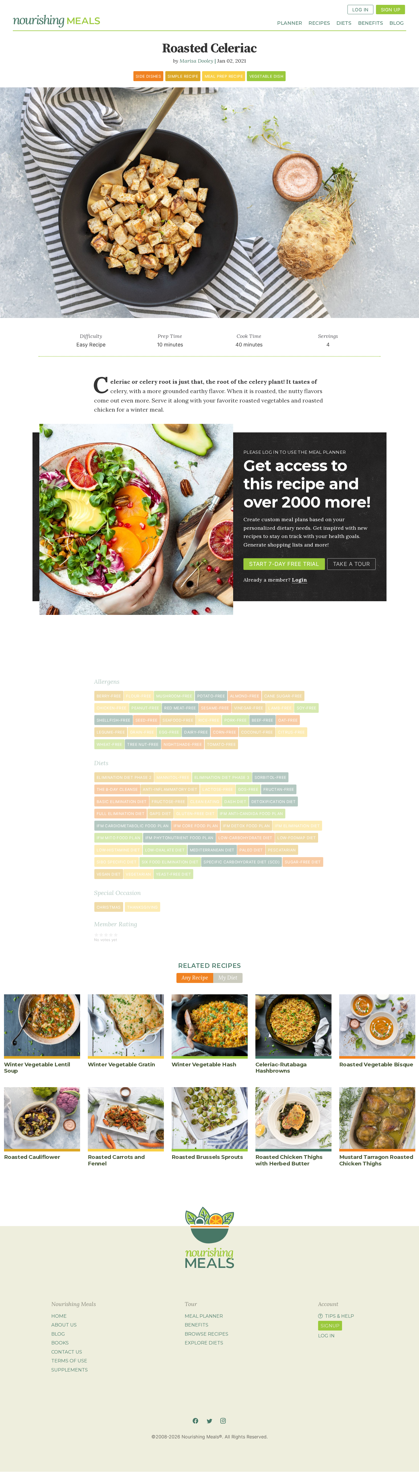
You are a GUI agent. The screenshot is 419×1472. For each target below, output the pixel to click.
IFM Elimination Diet (297, 826)
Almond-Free (244, 696)
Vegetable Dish (266, 76)
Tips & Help (339, 1316)
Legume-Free (111, 732)
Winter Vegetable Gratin (121, 1064)
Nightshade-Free (183, 744)
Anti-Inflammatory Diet (170, 789)
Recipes (319, 23)
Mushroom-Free (174, 696)
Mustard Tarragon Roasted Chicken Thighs (376, 1160)
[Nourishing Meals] (56, 21)
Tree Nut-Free (142, 744)
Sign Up (390, 10)
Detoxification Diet (273, 801)
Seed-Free (146, 720)
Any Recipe (195, 977)
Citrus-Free (291, 732)
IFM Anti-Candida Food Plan (251, 813)
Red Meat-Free (180, 708)
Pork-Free (235, 720)
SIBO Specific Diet (117, 862)
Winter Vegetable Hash (204, 1064)
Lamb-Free (280, 708)
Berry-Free (109, 696)
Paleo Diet (251, 850)
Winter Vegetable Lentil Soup (37, 1067)
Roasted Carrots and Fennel (116, 1160)
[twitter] (209, 1421)
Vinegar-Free (248, 708)
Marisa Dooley (196, 61)
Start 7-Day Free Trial (284, 564)
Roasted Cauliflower (32, 1157)
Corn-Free (224, 732)
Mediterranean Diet (212, 850)
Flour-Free (138, 696)
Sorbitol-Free (270, 777)
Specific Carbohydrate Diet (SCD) (242, 862)
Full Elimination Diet (121, 813)
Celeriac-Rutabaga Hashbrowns (281, 1067)
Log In (360, 10)
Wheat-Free (109, 744)
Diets (343, 23)
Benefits (370, 23)
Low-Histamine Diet (118, 850)
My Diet (227, 977)
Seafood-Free (177, 720)
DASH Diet (235, 801)
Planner (289, 23)
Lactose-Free (217, 789)
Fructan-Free (278, 789)
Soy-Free (306, 708)
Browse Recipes (206, 1334)
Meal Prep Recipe (224, 76)
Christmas (109, 907)
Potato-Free (211, 696)
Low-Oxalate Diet (165, 850)
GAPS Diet (160, 813)
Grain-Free (142, 732)
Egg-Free (169, 732)
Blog (396, 23)
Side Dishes (148, 76)
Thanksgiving (142, 907)
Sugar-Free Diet (303, 862)
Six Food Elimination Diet (170, 862)
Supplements (69, 1370)
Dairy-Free (196, 732)
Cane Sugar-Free (283, 696)
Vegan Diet (109, 874)
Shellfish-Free (114, 720)
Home (59, 1316)
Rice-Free (208, 720)
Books (60, 1343)
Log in (326, 1335)
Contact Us (66, 1352)
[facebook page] (195, 1421)
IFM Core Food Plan (196, 826)
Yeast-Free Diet (173, 874)
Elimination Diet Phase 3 (222, 777)
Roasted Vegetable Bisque (376, 1064)
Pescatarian (282, 850)
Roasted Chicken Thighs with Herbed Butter (289, 1160)
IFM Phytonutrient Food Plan (179, 837)
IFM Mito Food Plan (118, 837)
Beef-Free (262, 720)
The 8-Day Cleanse (117, 789)
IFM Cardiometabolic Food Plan (133, 826)
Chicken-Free (112, 708)
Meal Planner (204, 1316)
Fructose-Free (168, 801)
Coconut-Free (257, 732)
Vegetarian (138, 874)
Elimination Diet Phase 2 (124, 777)
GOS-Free (248, 789)
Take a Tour (351, 564)
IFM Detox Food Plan (246, 826)
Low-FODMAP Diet (296, 837)
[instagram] (223, 1421)
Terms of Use (69, 1361)
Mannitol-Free (172, 777)
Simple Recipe (183, 76)
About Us (64, 1325)
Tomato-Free (221, 744)
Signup (330, 1326)
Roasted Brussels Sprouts (207, 1157)
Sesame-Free (215, 708)
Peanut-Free (145, 708)
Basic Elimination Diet (122, 801)
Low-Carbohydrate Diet (245, 837)
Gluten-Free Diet (195, 813)
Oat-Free (288, 720)
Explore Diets (204, 1343)
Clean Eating (204, 801)
